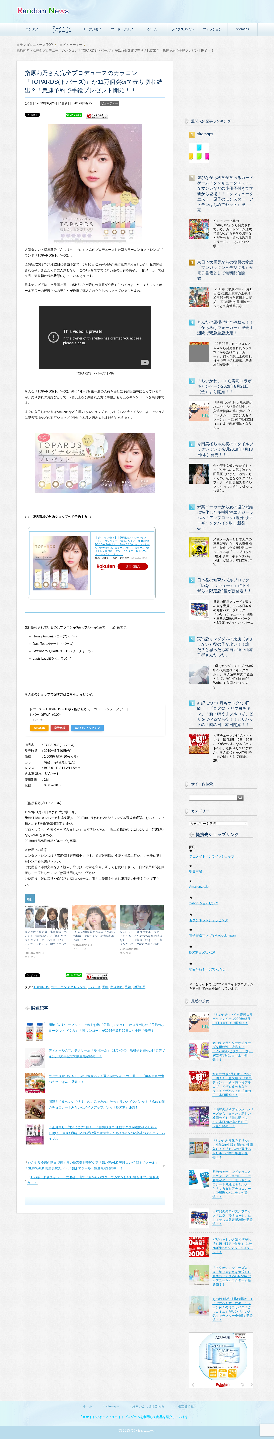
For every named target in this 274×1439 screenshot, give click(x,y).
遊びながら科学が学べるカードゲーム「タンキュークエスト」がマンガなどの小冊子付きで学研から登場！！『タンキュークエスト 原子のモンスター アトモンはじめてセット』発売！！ (225, 193)
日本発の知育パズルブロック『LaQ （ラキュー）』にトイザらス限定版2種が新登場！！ (224, 585)
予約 (105, 987)
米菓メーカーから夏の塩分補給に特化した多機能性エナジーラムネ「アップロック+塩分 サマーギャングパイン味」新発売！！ (225, 518)
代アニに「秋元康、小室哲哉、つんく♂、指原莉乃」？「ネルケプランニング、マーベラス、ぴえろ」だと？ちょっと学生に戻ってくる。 (46, 940)
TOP (36, 44)
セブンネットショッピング (208, 920)
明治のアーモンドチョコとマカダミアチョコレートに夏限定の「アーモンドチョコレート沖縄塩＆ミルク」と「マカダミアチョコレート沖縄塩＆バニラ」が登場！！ (231, 1184)
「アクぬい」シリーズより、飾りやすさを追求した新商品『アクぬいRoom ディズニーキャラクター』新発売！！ (231, 1276)
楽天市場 (59, 727)
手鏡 (128, 987)
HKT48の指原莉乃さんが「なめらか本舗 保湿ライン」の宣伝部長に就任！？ (93, 936)
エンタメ (31, 29)
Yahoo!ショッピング (203, 903)
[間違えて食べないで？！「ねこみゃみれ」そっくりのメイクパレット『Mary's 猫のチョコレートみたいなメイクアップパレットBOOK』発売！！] (35, 1109)
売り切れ (116, 987)
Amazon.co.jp (199, 886)
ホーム (87, 1406)
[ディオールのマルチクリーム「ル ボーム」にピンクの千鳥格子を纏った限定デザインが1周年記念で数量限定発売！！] (35, 1058)
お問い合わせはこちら (148, 1406)
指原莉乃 (139, 987)
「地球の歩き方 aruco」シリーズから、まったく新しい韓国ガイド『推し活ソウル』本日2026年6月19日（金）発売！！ (232, 1118)
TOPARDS (41, 987)
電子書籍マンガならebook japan (212, 935)
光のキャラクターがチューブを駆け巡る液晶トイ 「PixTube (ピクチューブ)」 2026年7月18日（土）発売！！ (232, 1051)
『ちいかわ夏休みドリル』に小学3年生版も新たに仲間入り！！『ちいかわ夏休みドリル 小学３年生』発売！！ (232, 1149)
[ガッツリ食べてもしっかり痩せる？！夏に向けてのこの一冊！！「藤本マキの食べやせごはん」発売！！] (35, 1083)
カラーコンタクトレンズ (68, 987)
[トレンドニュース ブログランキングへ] (97, 117)
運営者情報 (186, 1406)
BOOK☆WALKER (202, 952)
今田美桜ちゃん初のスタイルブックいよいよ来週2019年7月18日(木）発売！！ (225, 449)
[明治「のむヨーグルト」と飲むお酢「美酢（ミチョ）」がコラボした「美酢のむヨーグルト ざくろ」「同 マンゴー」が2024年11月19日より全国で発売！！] (35, 1032)
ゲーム (152, 29)
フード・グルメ (122, 29)
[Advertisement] (221, 86)
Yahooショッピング (87, 727)
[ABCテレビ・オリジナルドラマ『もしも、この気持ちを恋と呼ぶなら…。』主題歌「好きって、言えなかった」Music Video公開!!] (142, 917)
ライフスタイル (182, 29)
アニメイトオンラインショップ (211, 856)
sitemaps (242, 29)
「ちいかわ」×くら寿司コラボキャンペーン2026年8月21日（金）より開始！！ (224, 386)
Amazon (39, 727)
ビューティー (109, 103)
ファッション (212, 29)
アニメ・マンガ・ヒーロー (62, 29)
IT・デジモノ (92, 29)
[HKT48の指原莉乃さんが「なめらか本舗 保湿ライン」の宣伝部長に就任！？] (94, 917)
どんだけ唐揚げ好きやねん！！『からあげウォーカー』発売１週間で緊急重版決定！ (225, 327)
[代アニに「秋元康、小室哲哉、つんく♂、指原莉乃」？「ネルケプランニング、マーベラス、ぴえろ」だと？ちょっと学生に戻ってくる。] (46, 917)
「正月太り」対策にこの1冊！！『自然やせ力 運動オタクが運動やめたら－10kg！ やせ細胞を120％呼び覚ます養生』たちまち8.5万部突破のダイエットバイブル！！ (107, 1132)
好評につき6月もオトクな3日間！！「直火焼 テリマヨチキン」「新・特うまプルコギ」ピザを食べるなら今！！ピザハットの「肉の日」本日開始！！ (225, 714)
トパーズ (94, 987)
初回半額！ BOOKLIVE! (207, 969)
